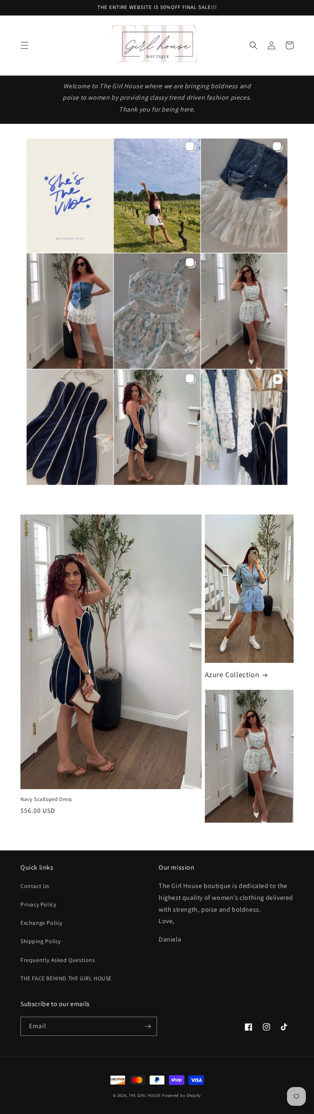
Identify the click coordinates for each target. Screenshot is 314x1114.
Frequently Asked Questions (57, 960)
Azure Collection (232, 674)
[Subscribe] (148, 1026)
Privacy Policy (38, 904)
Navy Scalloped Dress (46, 799)
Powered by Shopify (181, 1095)
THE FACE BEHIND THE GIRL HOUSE (66, 978)
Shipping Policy (40, 941)
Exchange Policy (41, 922)
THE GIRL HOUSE (145, 1095)
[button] (25, 45)
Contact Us (34, 886)
